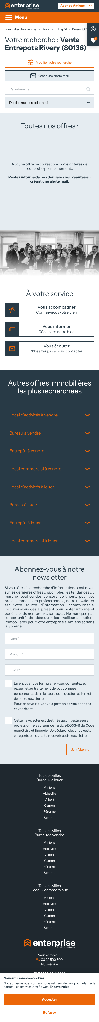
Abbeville (49, 793)
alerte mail (59, 181)
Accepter (49, 999)
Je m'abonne (80, 749)
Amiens (49, 787)
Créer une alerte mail (53, 76)
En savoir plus (59, 987)
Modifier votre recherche (54, 62)
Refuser (49, 1012)
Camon (49, 805)
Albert (49, 799)
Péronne (49, 811)
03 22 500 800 (52, 960)
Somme (49, 818)
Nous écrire (49, 964)
